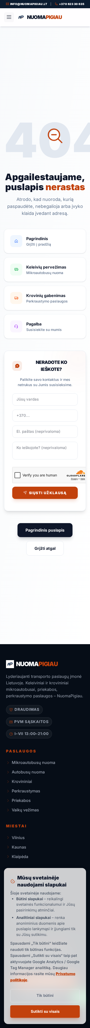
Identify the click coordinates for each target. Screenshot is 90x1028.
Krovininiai (22, 781)
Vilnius (18, 837)
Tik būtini (45, 995)
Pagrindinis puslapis (45, 530)
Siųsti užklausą (47, 493)
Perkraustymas (26, 790)
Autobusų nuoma (28, 771)
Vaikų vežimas (25, 809)
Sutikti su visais (45, 1011)
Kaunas (19, 847)
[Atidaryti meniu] (9, 17)
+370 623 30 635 (71, 4)
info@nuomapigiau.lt (28, 4)
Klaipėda (20, 856)
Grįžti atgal (45, 548)
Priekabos (21, 800)
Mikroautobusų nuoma (33, 762)
